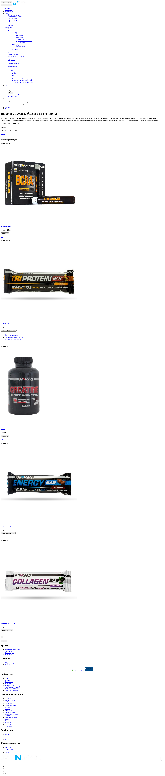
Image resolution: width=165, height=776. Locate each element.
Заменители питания (11, 714)
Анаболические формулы (13, 702)
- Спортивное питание (15, 17)
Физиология (16, 49)
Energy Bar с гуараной (7, 526)
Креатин (7, 716)
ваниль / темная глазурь (9, 330)
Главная (7, 107)
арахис (7, 334)
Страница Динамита (11, 690)
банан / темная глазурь (12, 335)
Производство (9, 11)
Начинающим (20, 34)
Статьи (10, 30)
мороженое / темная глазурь (14, 337)
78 (2, 342)
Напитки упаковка (11, 721)
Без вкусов (5, 233)
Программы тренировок (24, 41)
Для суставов (9, 710)
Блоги (14, 73)
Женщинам (19, 37)
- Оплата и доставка (14, 22)
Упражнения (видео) (15, 63)
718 (2, 439)
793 (2, 237)
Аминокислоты (10, 700)
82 (2, 536)
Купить (7, 13)
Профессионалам (21, 39)
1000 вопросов (9, 685)
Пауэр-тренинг (21, 42)
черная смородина (7, 630)
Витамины (8, 707)
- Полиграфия (12, 20)
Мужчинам (19, 35)
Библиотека (8, 27)
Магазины (11, 25)
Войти (11, 93)
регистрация (12, 96)
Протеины (8, 722)
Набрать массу (20, 46)
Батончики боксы (10, 705)
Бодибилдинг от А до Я (16, 56)
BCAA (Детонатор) (6, 226)
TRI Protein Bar (5, 323)
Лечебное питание (11, 717)
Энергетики (8, 726)
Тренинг (15, 32)
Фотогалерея (12, 67)
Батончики (8, 703)
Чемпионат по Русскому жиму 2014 (23, 79)
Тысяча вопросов (14, 54)
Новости (11, 29)
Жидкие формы (10, 712)
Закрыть (4, 641)
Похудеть (19, 48)
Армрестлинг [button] (5, 134)
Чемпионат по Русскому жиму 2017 (23, 82)
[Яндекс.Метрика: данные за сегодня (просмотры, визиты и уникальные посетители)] (78, 670)
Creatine (3, 429)
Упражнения (9, 651)
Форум (10, 70)
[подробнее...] (39, 222)
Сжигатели (8, 724)
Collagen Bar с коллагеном (8, 623)
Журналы (11, 60)
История (11, 53)
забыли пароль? (13, 95)
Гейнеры (7, 709)
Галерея (14, 75)
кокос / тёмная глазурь (8, 533)
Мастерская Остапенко (12, 689)
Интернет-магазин (14, 15)
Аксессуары (8, 10)
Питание (7, 8)
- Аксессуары (12, 18)
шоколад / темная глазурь (13, 339)
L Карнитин (8, 698)
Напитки (7, 719)
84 (2, 634)
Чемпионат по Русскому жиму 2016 (23, 80)
